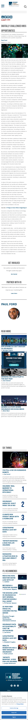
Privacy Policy (20, 704)
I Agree (14, 717)
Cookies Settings (14, 708)
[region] (14, 705)
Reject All (14, 712)
